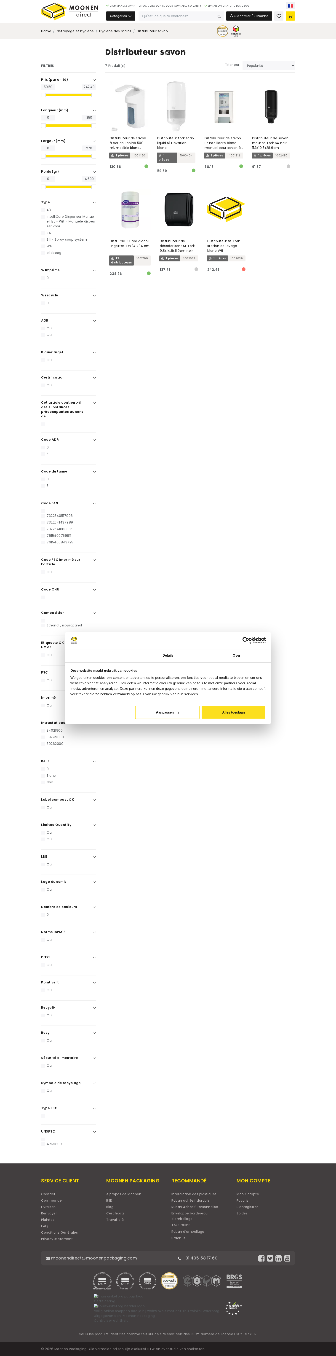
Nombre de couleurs (59, 907)
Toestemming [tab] (99, 655)
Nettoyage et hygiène (75, 31)
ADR (44, 320)
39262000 (55, 743)
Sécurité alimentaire (59, 1057)
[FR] (290, 5)
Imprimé (48, 697)
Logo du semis (54, 881)
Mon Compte (248, 1194)
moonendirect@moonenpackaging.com (93, 1258)
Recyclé (48, 1007)
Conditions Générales (59, 1232)
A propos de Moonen (123, 1194)
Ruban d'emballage (187, 1231)
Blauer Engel (52, 352)
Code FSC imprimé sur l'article (60, 562)
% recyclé (49, 295)
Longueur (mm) (55, 110)
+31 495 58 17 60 (199, 1258)
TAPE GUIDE (180, 1225)
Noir (50, 782)
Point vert (50, 982)
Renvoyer (49, 1213)
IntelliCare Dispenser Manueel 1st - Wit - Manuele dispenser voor (71, 221)
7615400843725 (60, 542)
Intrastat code (54, 722)
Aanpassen (165, 712)
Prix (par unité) (54, 79)
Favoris (242, 1200)
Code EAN (49, 503)
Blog (109, 1207)
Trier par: (232, 64)
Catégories (119, 16)
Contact (48, 1194)
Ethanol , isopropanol (64, 625)
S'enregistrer (247, 1207)
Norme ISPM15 (53, 932)
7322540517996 (60, 515)
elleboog (54, 252)
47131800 (54, 1144)
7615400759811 (59, 535)
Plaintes (47, 1219)
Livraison (48, 1207)
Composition (53, 612)
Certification (53, 377)
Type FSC (49, 1108)
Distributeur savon (152, 31)
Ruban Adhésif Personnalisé (194, 1207)
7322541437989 (60, 522)
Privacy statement (57, 1239)
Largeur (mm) (53, 141)
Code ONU (50, 589)
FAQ (44, 1226)
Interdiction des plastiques (194, 1194)
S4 (49, 233)
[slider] (43, 95)
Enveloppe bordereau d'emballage (189, 1216)
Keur (45, 761)
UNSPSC (48, 1131)
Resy (45, 1032)
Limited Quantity (56, 824)
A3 (49, 210)
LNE (44, 856)
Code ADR (50, 439)
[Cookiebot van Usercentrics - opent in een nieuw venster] (246, 640)
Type (45, 202)
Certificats (115, 1213)
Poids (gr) (50, 171)
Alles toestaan (233, 712)
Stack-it (178, 1238)
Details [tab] (168, 655)
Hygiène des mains (115, 31)
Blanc (51, 775)
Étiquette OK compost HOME (61, 645)
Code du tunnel (54, 471)
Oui (50, 328)
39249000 (55, 737)
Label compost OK (57, 799)
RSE (109, 1200)
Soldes (242, 1213)
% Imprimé (50, 270)
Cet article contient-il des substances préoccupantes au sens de (62, 409)
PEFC (45, 957)
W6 (49, 246)
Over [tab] (236, 655)
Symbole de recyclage (61, 1083)
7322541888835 (60, 529)
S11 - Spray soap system (67, 239)
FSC (44, 672)
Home (46, 31)
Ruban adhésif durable (190, 1200)
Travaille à (115, 1219)
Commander (52, 1200)
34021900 (55, 730)
